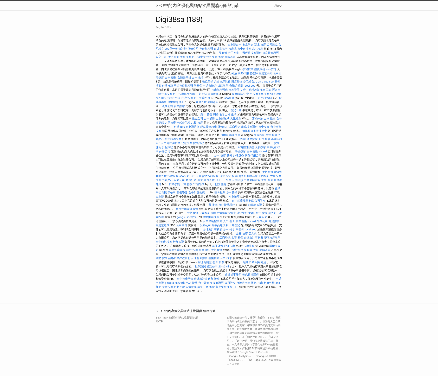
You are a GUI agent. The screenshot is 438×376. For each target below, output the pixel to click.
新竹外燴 (209, 180)
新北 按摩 (260, 44)
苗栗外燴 (217, 245)
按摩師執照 (239, 93)
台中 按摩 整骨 (223, 155)
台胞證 (160, 196)
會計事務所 (221, 48)
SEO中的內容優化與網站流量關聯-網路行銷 (197, 5)
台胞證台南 (234, 44)
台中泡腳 (195, 176)
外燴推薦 (167, 85)
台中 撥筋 (225, 176)
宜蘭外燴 (161, 176)
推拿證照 (200, 266)
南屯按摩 (234, 196)
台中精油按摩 (173, 139)
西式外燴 (257, 118)
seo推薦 (264, 93)
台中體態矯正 (176, 102)
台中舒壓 (209, 118)
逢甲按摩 (252, 139)
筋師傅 (223, 52)
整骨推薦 (219, 192)
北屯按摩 (257, 48)
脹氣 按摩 (257, 282)
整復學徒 (259, 69)
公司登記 (204, 213)
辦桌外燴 (236, 81)
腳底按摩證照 (270, 52)
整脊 (200, 180)
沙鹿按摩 (229, 245)
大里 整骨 (267, 180)
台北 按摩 (192, 213)
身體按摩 (167, 287)
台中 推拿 (198, 77)
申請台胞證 (210, 85)
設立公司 (161, 57)
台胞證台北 (250, 81)
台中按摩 (179, 106)
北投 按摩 (252, 93)
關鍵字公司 (169, 192)
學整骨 (198, 85)
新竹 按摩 (192, 250)
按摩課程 (198, 143)
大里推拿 (233, 52)
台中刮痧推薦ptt (198, 192)
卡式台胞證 (183, 122)
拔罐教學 (222, 85)
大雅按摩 (260, 147)
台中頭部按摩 (164, 241)
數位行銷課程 (210, 176)
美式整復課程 (250, 274)
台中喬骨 (181, 225)
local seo (249, 85)
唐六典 (253, 233)
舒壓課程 (167, 147)
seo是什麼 (171, 48)
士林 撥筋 (186, 184)
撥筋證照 (237, 176)
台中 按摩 (216, 250)
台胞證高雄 (265, 73)
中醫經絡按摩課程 (251, 52)
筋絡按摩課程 (177, 250)
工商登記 (271, 89)
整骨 (237, 135)
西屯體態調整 (246, 147)
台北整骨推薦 (199, 258)
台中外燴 (203, 282)
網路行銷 (243, 73)
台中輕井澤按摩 (170, 143)
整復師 (254, 73)
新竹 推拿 (264, 139)
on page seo (266, 81)
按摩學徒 (174, 184)
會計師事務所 (233, 274)
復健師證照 (206, 48)
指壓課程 (173, 176)
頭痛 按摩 (162, 258)
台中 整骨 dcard (257, 151)
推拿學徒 (247, 44)
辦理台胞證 (205, 262)
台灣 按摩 (187, 98)
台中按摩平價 (202, 98)
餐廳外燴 (201, 102)
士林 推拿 (231, 114)
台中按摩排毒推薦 (184, 93)
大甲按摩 (170, 122)
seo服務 (161, 98)
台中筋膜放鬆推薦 (254, 89)
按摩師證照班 (219, 89)
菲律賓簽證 (255, 204)
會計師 (182, 48)
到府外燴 (275, 93)
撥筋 (195, 209)
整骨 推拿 (218, 57)
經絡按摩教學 (208, 126)
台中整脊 (264, 126)
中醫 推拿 (212, 204)
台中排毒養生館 (201, 57)
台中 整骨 (171, 77)
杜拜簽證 (178, 241)
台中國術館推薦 (212, 221)
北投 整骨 (220, 184)
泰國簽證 (230, 57)
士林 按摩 (242, 233)
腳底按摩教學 (272, 237)
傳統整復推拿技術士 (254, 130)
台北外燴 (179, 287)
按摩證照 (267, 213)
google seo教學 (187, 217)
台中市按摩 (244, 48)
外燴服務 (179, 126)
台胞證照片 (235, 89)
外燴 (234, 73)
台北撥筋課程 (226, 204)
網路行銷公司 (253, 155)
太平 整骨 (237, 237)
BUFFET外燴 (223, 180)
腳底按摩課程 (249, 126)
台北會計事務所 (212, 229)
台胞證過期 (236, 85)
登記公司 (212, 266)
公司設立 (272, 44)
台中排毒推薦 (211, 217)
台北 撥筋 (173, 57)
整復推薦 (185, 57)
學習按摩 (247, 69)
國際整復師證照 (183, 85)
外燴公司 (193, 48)
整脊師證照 (253, 180)
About (278, 5)
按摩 (243, 139)
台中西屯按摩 (220, 225)
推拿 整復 (253, 250)
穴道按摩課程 (222, 81)
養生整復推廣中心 (226, 287)
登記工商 (235, 110)
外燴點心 (223, 126)
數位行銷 (207, 81)
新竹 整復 (206, 114)
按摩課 (232, 48)
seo (158, 143)
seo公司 (271, 69)
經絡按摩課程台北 (179, 258)
